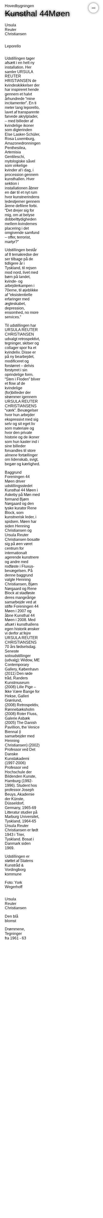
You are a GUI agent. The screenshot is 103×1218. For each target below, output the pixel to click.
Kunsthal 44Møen (37, 13)
